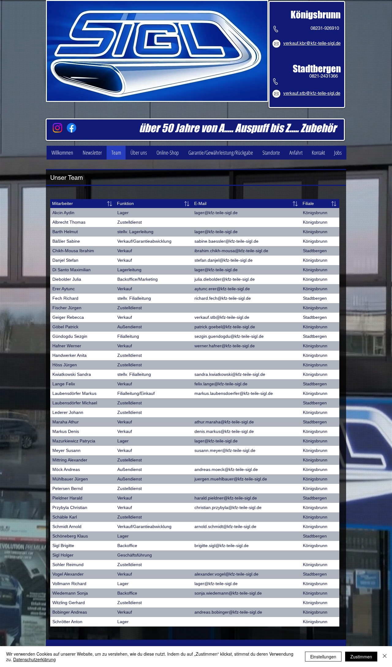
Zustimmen (361, 657)
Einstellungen (323, 657)
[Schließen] (384, 656)
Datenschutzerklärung (34, 659)
